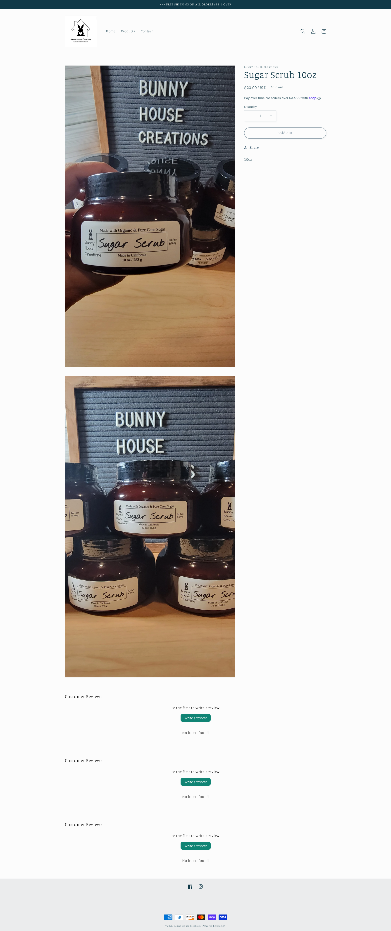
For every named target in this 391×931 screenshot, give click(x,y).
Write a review (195, 718)
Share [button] (254, 147)
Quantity (250, 106)
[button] (303, 31)
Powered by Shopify (214, 925)
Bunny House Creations (188, 925)
